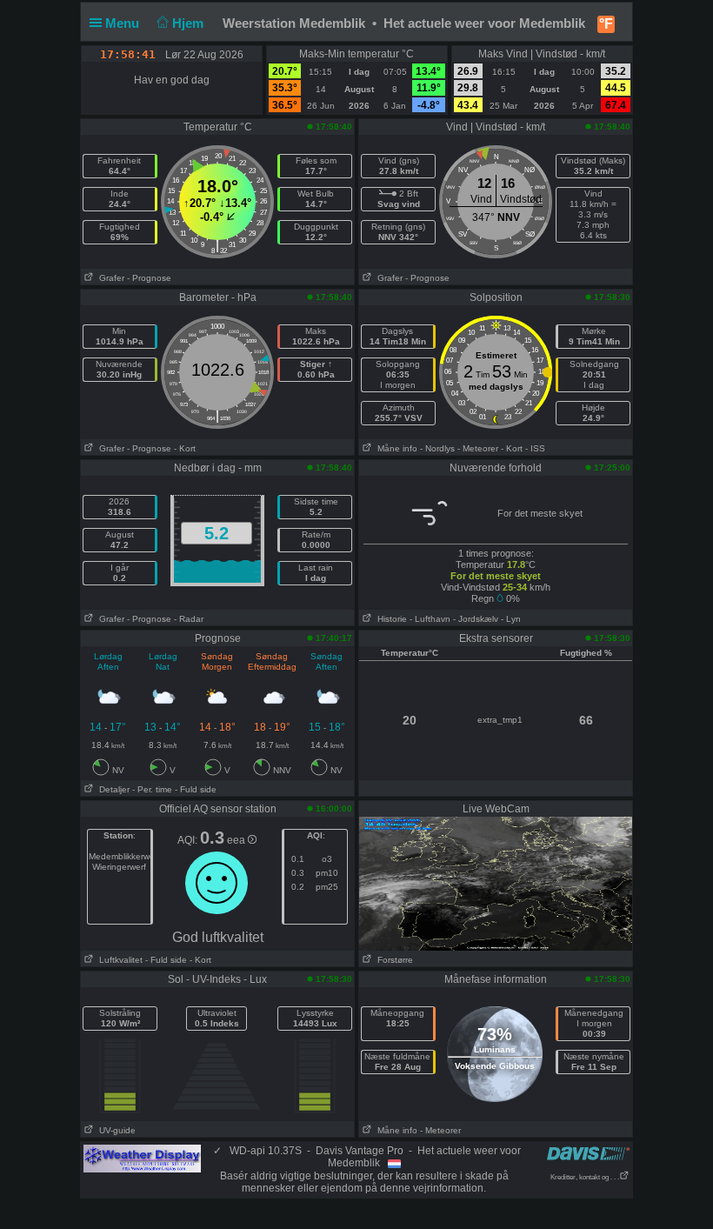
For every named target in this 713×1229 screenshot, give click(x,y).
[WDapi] (142, 1158)
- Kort (185, 448)
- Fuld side (196, 789)
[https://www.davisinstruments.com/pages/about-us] (588, 1153)
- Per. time (152, 789)
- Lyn (511, 619)
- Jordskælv (475, 619)
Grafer (109, 278)
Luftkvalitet (118, 960)
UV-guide (115, 1130)
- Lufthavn (430, 619)
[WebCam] (495, 883)
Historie (389, 619)
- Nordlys (437, 448)
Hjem (189, 23)
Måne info (394, 448)
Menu (124, 23)
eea (237, 840)
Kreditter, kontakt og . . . (584, 1177)
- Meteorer (477, 448)
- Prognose (149, 278)
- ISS (535, 448)
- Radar (188, 619)
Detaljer (112, 789)
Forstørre (392, 960)
